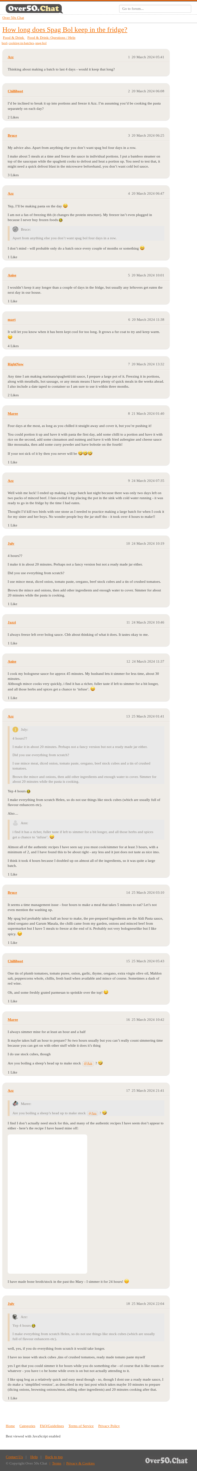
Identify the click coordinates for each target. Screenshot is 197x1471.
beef (4, 43)
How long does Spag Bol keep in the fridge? (64, 29)
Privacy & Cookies (80, 1463)
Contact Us (14, 1457)
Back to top (54, 1457)
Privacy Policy (109, 1426)
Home (10, 1426)
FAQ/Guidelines (52, 1426)
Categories (27, 1426)
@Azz (88, 1063)
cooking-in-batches (21, 43)
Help (34, 1457)
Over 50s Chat (13, 18)
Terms (56, 1463)
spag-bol (41, 43)
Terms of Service (81, 1426)
